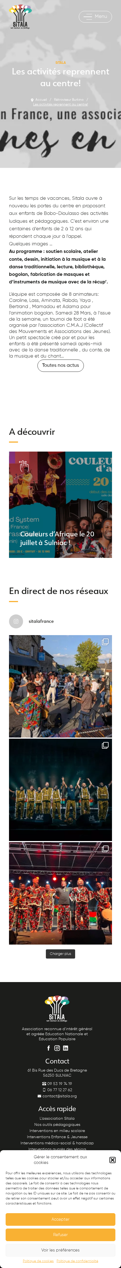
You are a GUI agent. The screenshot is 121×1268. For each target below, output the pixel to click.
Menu (101, 16)
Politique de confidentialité (77, 1261)
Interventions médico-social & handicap (57, 1143)
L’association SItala (57, 1119)
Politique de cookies (38, 1261)
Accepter (60, 1219)
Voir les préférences (60, 1250)
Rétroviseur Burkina (69, 100)
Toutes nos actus (60, 365)
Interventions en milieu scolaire (57, 1131)
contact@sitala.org (59, 1096)
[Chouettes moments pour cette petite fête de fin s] (60, 686)
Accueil (41, 100)
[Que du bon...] (60, 893)
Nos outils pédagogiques (57, 1125)
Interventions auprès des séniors (57, 1149)
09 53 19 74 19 (59, 1084)
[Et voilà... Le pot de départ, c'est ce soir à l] (60, 790)
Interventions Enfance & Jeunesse (57, 1137)
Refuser (60, 1235)
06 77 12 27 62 (59, 1090)
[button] (112, 1160)
